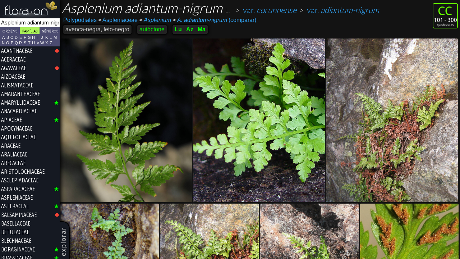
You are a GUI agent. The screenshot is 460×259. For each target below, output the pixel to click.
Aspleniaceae (118, 20)
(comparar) (214, 20)
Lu (178, 29)
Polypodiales (80, 20)
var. (269, 10)
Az (189, 29)
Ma (202, 29)
